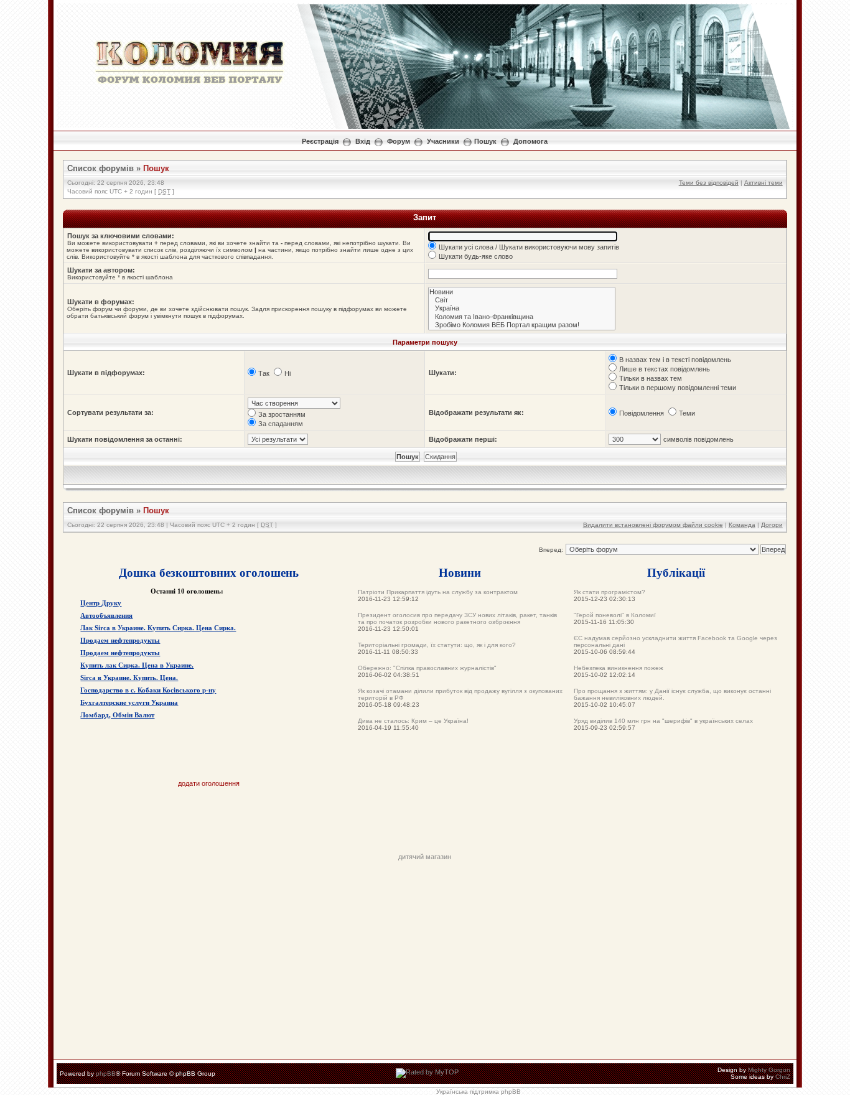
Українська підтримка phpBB (478, 1091)
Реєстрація (320, 141)
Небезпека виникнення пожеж (618, 667)
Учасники (443, 141)
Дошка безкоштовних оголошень (209, 572)
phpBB (106, 1073)
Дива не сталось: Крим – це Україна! (413, 720)
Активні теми (763, 182)
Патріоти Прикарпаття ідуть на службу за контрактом (438, 592)
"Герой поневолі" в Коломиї (615, 615)
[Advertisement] (425, 825)
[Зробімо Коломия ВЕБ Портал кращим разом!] (521, 325)
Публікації (676, 572)
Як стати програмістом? (609, 592)
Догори (772, 524)
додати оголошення (209, 783)
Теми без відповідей (709, 182)
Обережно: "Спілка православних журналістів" (427, 667)
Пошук (485, 141)
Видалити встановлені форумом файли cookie (653, 524)
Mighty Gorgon (769, 1069)
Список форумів (100, 168)
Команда (742, 524)
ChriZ (782, 1076)
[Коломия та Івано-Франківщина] (521, 317)
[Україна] (521, 308)
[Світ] (521, 300)
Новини (460, 572)
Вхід (362, 141)
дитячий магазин (424, 856)
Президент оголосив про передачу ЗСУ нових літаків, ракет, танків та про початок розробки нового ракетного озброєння (457, 618)
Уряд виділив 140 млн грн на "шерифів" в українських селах (663, 720)
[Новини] (521, 292)
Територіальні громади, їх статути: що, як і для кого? (437, 644)
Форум (398, 141)
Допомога (530, 141)
